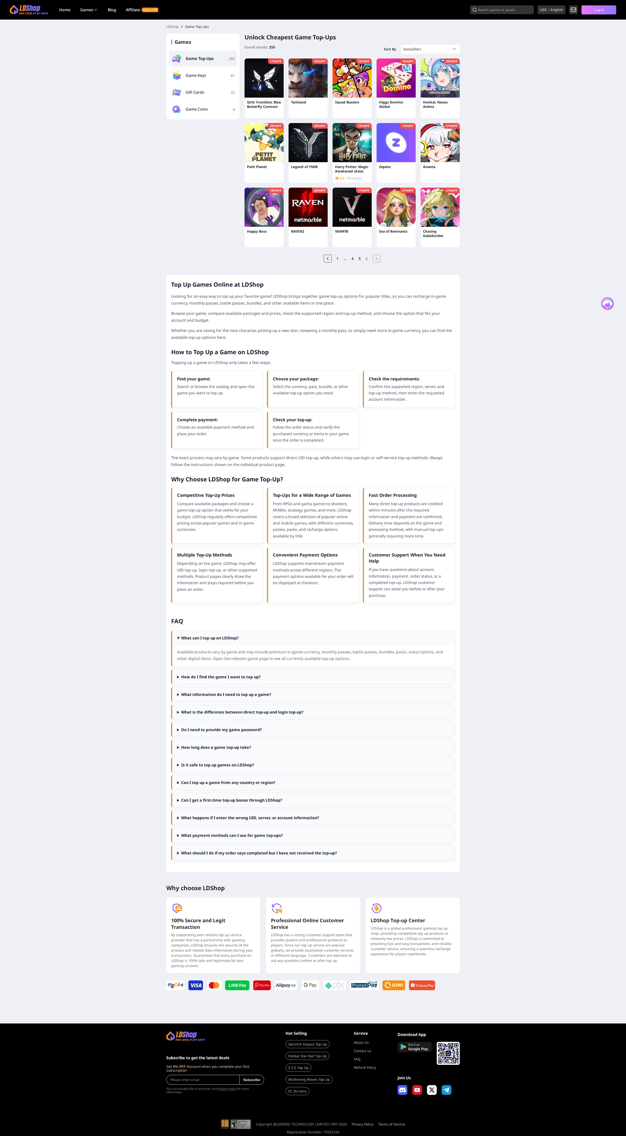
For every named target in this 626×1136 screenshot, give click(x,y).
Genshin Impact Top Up (307, 1044)
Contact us (362, 1050)
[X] (432, 1090)
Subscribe (251, 1080)
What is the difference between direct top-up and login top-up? (242, 712)
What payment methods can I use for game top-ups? (232, 835)
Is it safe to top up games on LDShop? (217, 765)
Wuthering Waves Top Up (309, 1079)
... (345, 258)
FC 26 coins (297, 1091)
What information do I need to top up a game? (226, 694)
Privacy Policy (227, 1089)
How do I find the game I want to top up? (221, 677)
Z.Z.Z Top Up (298, 1067)
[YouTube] (417, 1090)
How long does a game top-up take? (216, 747)
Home (64, 9)
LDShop (172, 26)
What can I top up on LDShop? (210, 638)
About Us (361, 1042)
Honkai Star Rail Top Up (307, 1056)
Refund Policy (365, 1067)
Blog (112, 9)
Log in (599, 10)
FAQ (357, 1059)
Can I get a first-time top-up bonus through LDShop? (231, 800)
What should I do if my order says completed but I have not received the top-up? (259, 853)
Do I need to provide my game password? (221, 729)
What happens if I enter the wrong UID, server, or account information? (250, 817)
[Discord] (402, 1090)
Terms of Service (391, 1124)
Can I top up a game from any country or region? (228, 782)
